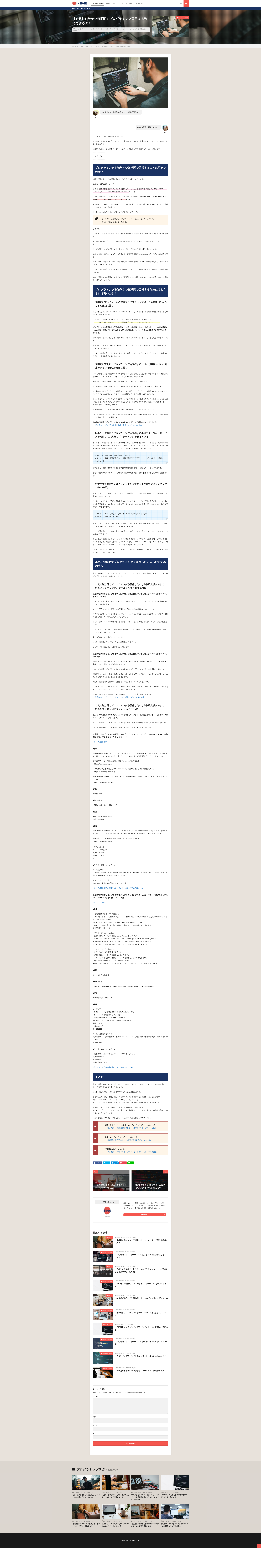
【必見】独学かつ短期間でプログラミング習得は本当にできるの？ (113, 46)
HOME (76, 46)
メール (95, 1425)
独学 (145, 28)
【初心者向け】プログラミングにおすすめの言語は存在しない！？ (139, 1255)
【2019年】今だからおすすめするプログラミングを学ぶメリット (140, 1284)
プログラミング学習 (97, 3)
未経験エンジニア (112, 3)
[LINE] (130, 1162)
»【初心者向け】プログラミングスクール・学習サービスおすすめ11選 (118, 697)
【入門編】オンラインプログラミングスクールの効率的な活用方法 (141, 1328)
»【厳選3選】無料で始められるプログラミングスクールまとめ (128, 1140)
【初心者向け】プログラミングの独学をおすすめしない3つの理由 (141, 1342)
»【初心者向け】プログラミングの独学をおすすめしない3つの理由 (117, 425)
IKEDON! (136, 1540)
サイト (95, 1433)
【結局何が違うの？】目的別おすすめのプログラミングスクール (141, 1298)
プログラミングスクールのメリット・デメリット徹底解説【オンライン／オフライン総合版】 (145, 1497)
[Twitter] (106, 1162)
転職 (130, 3)
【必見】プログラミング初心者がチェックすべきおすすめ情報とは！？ (115, 1496)
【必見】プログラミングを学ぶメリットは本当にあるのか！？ (140, 1356)
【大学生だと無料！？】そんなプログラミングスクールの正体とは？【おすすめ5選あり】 (141, 1270)
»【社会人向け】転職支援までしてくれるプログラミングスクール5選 (130, 1128)
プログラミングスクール (120, 28)
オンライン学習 (108, 1324)
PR (111, 28)
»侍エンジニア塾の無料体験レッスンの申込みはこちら (113, 1067)
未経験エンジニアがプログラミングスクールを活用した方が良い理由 (174, 1525)
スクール (110, 1237)
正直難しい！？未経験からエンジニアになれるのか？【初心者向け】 (115, 1525)
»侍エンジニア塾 (99, 902)
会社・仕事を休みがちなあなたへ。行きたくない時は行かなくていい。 (86, 1496)
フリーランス (139, 3)
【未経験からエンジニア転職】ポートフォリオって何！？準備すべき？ (141, 1241)
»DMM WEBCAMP (100, 742)
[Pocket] (123, 1162)
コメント (95, 1396)
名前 (94, 1416)
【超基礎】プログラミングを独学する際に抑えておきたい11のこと (141, 1313)
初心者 (141, 28)
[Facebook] (97, 1162)
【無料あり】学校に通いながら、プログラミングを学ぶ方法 (139, 1370)
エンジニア (123, 3)
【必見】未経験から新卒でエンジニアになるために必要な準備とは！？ (145, 1525)
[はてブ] (115, 1162)
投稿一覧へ (144, 1214)
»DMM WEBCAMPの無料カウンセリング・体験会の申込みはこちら (118, 888)
